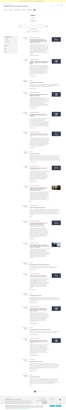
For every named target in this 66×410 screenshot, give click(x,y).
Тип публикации (8, 37)
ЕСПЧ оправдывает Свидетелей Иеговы (44, 402)
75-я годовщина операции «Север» (44, 403)
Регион (6, 45)
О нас (41, 399)
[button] (49, 391)
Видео (24, 9)
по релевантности (32, 31)
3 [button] (40, 391)
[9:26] (56, 244)
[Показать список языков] (43, 1)
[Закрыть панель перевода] (65, 1)
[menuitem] (5, 10)
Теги (34, 9)
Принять (52, 405)
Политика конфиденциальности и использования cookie (21, 408)
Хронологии (8, 42)
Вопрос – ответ (44, 399)
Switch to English (39, 1)
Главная (5, 9)
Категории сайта (53, 399)
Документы (29, 9)
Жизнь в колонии (44, 400)
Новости (10, 9)
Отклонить (58, 405)
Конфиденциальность (39, 400)
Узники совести (17, 9)
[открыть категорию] (60, 399)
